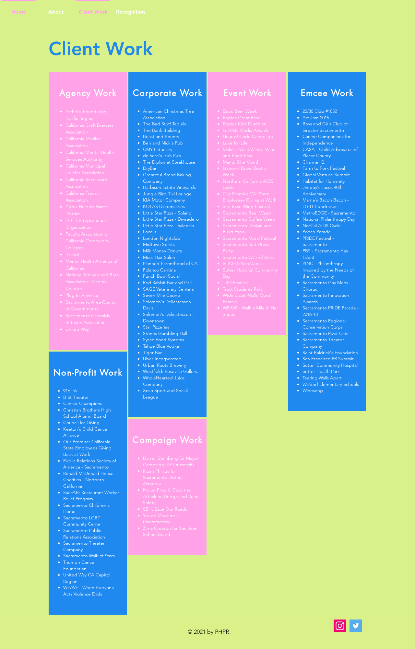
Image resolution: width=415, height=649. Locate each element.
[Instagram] (340, 626)
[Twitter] (356, 626)
